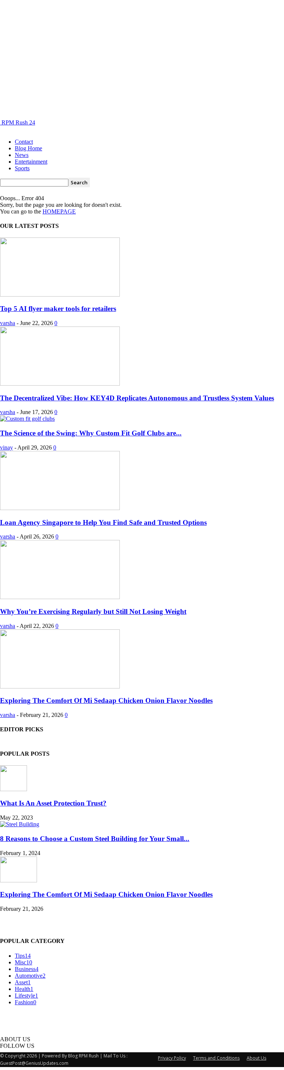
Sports (22, 168)
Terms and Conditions (216, 1058)
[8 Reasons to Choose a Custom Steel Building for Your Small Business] (19, 824)
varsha (7, 323)
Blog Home (28, 148)
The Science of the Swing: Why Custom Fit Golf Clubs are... (91, 433)
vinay (6, 447)
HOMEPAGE (59, 211)
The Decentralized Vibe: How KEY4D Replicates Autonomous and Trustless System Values (137, 398)
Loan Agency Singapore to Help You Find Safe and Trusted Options (103, 522)
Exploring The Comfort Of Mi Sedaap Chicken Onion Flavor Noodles (106, 700)
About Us (256, 1058)
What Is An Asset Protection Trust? (53, 803)
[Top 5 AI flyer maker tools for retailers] (60, 294)
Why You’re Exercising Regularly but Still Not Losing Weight (93, 611)
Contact (24, 142)
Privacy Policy (172, 1058)
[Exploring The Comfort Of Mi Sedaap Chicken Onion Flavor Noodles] (60, 686)
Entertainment (31, 161)
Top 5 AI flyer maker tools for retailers (58, 308)
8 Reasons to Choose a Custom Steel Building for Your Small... (94, 838)
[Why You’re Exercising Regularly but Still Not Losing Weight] (60, 597)
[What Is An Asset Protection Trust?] (13, 789)
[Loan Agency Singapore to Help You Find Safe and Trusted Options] (60, 508)
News (21, 155)
